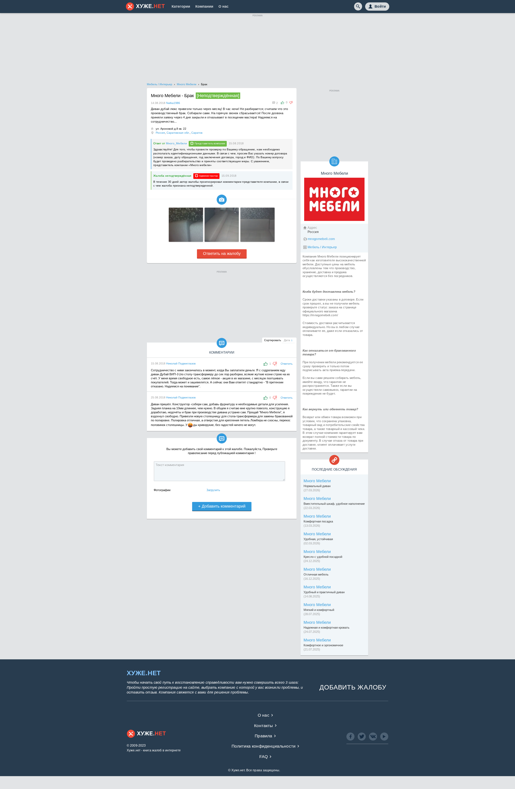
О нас (223, 6)
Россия (160, 132)
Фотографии (162, 490)
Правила (263, 736)
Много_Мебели (176, 143)
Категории (181, 6)
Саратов (196, 132)
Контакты (263, 725)
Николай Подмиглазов (181, 363)
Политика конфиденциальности (264, 746)
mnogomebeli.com (321, 239)
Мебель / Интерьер (322, 247)
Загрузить (213, 490)
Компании (204, 6)
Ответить (287, 363)
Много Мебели (317, 481)
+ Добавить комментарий (221, 506)
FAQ (263, 756)
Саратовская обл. (178, 132)
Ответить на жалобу (222, 253)
